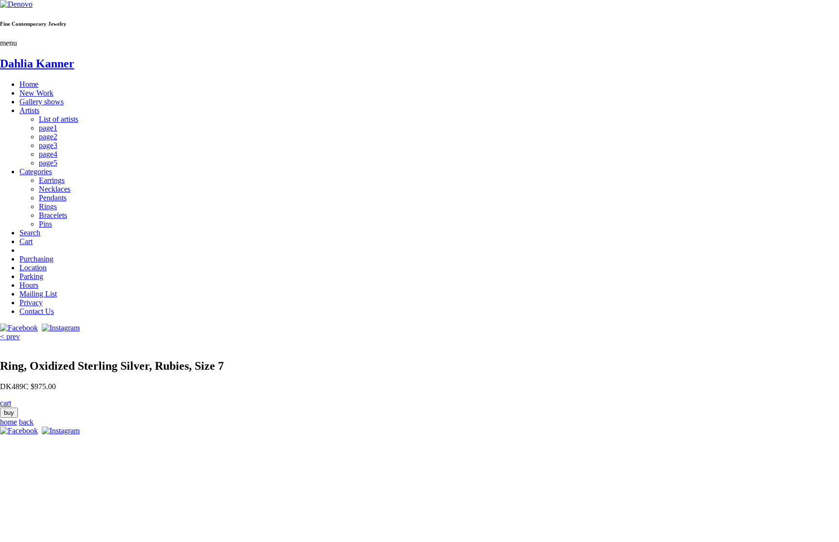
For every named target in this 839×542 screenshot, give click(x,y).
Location (33, 267)
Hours (28, 285)
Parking (31, 276)
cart (5, 403)
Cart (26, 241)
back (26, 422)
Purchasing (36, 259)
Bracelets (53, 215)
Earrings (52, 180)
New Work (36, 93)
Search (29, 233)
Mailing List (38, 294)
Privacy (31, 302)
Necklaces (54, 189)
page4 (48, 154)
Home (28, 84)
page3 (48, 145)
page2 (48, 136)
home (8, 422)
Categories (35, 171)
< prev (10, 336)
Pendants (53, 198)
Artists (29, 110)
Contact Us (36, 311)
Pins (45, 224)
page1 (48, 128)
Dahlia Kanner (37, 63)
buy (9, 412)
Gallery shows (41, 102)
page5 (48, 163)
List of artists (58, 119)
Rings (48, 206)
